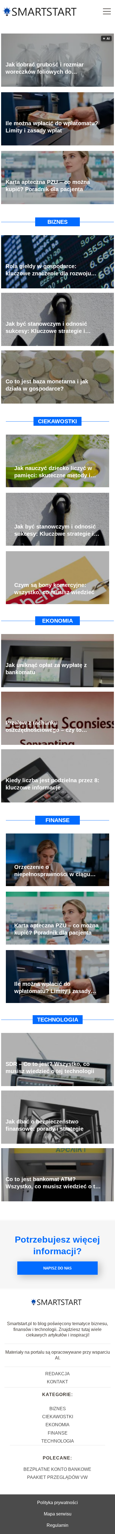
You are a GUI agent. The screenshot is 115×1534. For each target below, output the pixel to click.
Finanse (57, 820)
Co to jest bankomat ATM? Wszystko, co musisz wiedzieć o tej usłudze (53, 1183)
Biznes (57, 222)
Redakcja (57, 1373)
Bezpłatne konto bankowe (57, 1469)
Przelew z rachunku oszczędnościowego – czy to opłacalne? (44, 726)
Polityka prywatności (57, 1502)
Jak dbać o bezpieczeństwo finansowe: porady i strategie (44, 1125)
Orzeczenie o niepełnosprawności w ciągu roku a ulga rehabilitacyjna (52, 871)
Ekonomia (57, 621)
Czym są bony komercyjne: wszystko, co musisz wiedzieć (54, 588)
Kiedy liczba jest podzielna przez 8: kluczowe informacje (52, 784)
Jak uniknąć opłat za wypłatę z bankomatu (46, 668)
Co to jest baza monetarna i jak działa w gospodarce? (47, 385)
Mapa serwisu (57, 1514)
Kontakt (57, 1381)
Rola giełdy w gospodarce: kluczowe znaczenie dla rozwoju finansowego (48, 270)
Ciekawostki (57, 421)
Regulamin (57, 1525)
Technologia (57, 1020)
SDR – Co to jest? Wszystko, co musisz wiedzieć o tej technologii (50, 1067)
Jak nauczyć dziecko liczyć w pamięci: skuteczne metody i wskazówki (53, 472)
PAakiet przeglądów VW (57, 1477)
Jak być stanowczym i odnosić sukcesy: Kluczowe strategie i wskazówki (46, 328)
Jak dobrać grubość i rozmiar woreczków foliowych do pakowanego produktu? (45, 68)
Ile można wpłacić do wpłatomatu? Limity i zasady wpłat (52, 127)
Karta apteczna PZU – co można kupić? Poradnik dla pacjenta (48, 185)
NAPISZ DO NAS (57, 1268)
